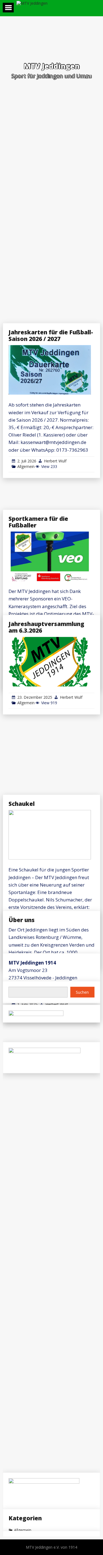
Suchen (82, 992)
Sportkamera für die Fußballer (38, 522)
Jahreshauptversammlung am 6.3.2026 (46, 627)
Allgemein (26, 466)
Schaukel (22, 804)
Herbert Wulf (55, 461)
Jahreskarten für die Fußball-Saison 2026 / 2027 (51, 335)
